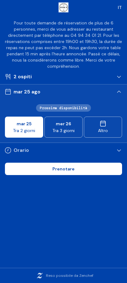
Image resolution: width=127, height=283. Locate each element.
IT (120, 7)
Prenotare (63, 169)
